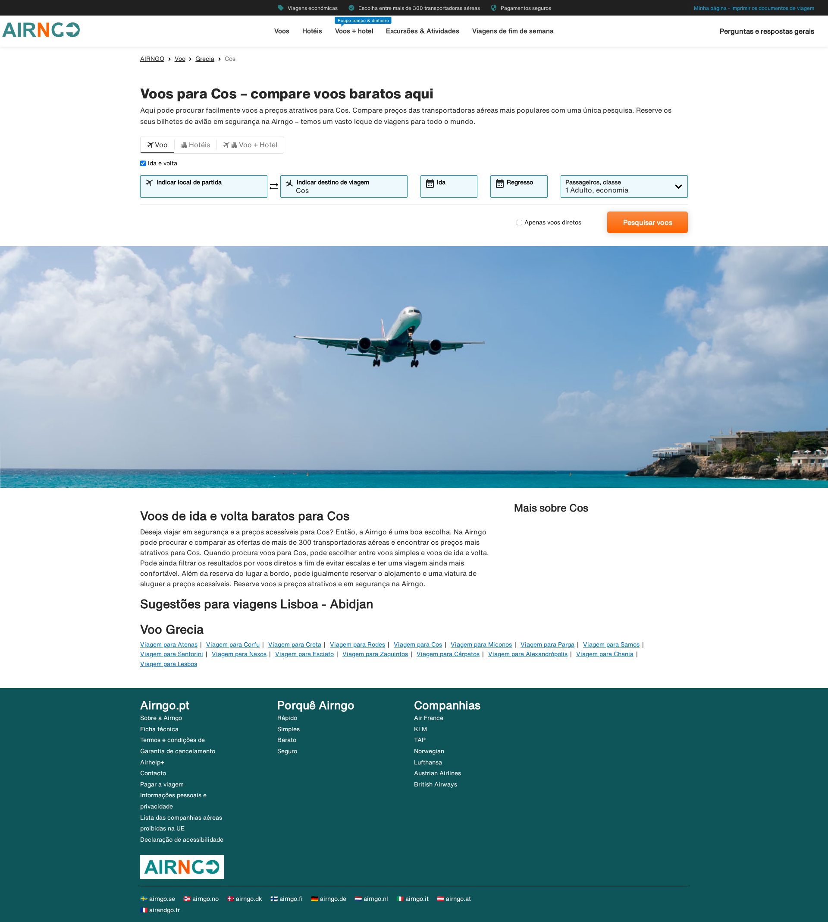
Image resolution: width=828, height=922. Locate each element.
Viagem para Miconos (481, 644)
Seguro (287, 751)
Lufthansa (428, 762)
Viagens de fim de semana (513, 31)
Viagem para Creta (294, 644)
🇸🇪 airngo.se (157, 899)
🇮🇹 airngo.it (412, 899)
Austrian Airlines (437, 773)
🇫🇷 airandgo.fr (160, 910)
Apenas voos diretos (552, 222)
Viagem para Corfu (233, 644)
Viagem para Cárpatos (448, 654)
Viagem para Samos (611, 644)
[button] (157, 145)
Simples (288, 729)
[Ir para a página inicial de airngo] (41, 28)
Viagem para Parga (547, 644)
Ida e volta (162, 163)
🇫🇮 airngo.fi (286, 899)
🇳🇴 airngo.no (201, 899)
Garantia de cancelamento (177, 751)
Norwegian (429, 751)
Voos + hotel (354, 31)
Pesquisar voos (647, 222)
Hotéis (312, 31)
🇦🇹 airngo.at (454, 899)
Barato (286, 740)
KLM (420, 729)
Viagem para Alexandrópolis (528, 654)
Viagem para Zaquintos (375, 654)
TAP (420, 740)
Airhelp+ (152, 762)
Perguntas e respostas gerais (767, 31)
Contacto (153, 773)
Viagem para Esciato (304, 654)
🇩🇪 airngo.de (328, 899)
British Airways (435, 784)
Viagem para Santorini (171, 654)
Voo (180, 59)
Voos (281, 31)
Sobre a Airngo (161, 718)
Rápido (287, 718)
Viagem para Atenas (169, 644)
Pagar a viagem (162, 784)
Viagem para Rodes (357, 644)
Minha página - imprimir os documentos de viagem (754, 8)
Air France (428, 718)
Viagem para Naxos (239, 654)
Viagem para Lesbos (168, 664)
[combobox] (209, 190)
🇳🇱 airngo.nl (371, 899)
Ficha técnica (159, 729)
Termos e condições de (172, 740)
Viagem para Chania (605, 654)
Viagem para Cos (418, 644)
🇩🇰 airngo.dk (244, 899)
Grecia (204, 59)
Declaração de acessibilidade (181, 840)
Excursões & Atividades (422, 31)
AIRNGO (152, 59)
